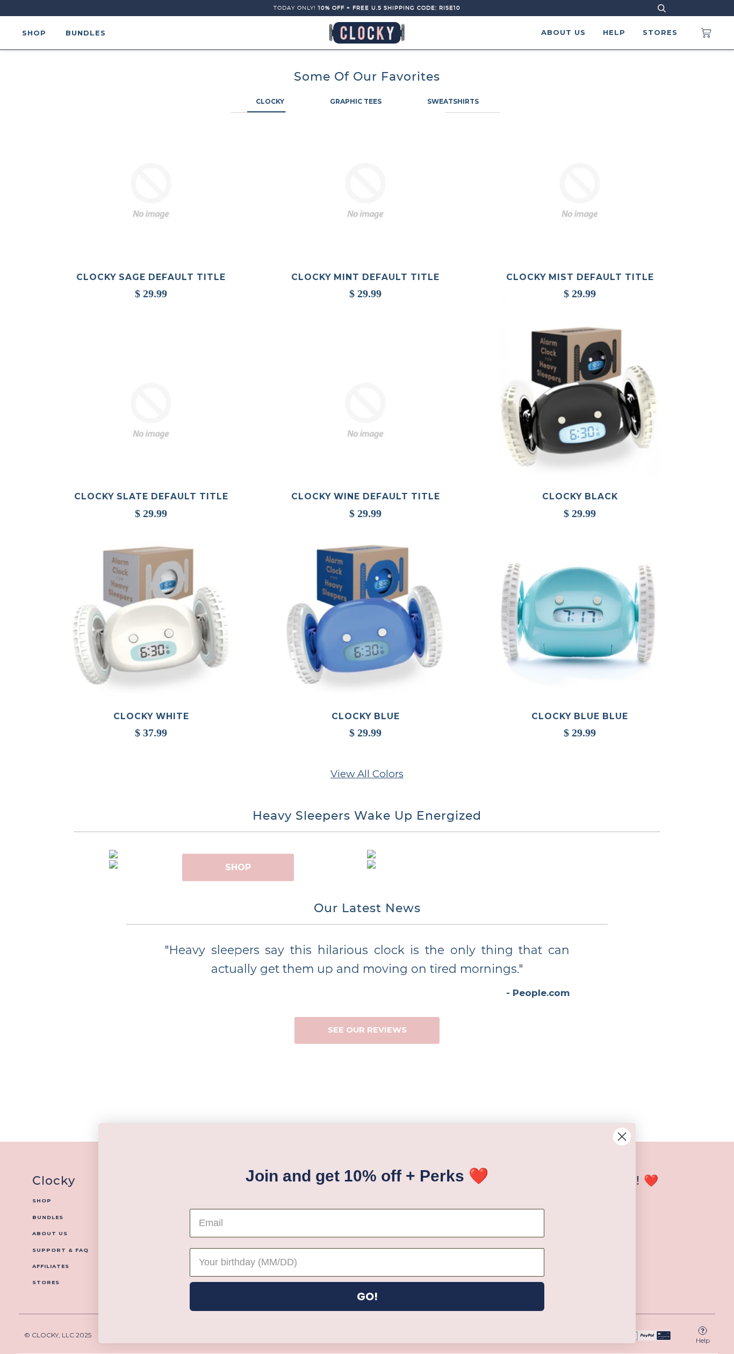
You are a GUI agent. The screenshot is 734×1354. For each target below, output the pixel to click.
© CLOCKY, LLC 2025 (57, 1335)
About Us (563, 32)
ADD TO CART (580, 401)
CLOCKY (270, 101)
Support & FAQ (60, 1250)
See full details (159, 324)
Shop (34, 32)
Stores (660, 32)
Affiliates (50, 1266)
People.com (541, 992)
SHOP (238, 867)
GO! (367, 1296)
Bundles (86, 32)
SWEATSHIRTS (453, 101)
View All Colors (367, 774)
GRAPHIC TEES (356, 101)
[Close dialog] (622, 1136)
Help (614, 32)
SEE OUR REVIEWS (367, 1030)
